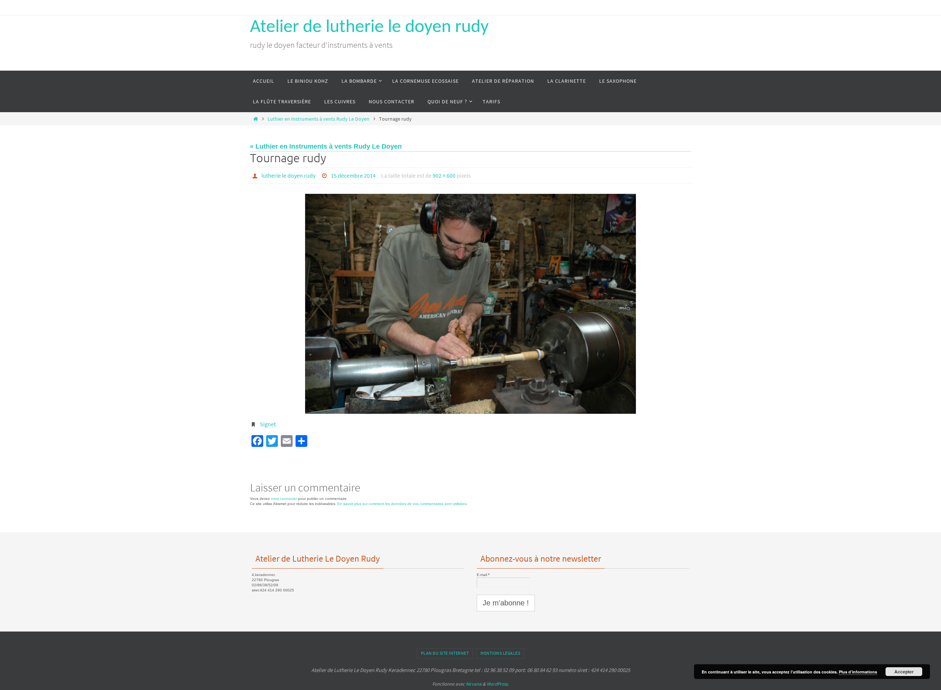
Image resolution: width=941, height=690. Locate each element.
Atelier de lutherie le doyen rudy (369, 27)
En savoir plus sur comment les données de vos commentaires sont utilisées (401, 504)
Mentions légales (500, 653)
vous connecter (284, 499)
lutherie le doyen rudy (288, 175)
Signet (268, 424)
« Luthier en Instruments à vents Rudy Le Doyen (326, 146)
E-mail (483, 575)
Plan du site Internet (445, 653)
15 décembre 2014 (353, 175)
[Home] (255, 118)
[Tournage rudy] (470, 304)
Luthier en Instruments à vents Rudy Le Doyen (318, 118)
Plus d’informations (858, 672)
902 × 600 (444, 175)
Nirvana (474, 684)
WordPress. (498, 684)
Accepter (904, 671)
